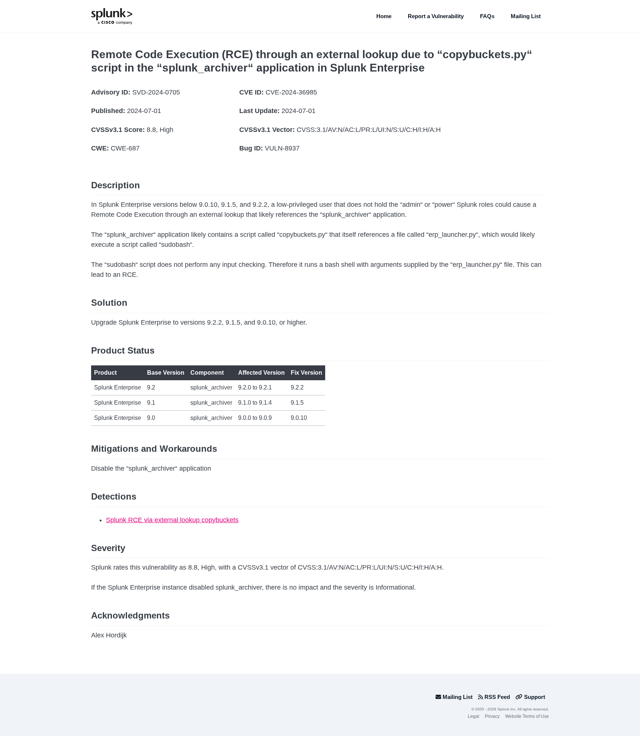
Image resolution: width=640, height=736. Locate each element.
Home (383, 16)
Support (534, 697)
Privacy (492, 716)
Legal (473, 716)
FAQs (487, 16)
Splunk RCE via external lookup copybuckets (172, 520)
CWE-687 (125, 148)
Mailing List (526, 16)
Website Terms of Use (527, 716)
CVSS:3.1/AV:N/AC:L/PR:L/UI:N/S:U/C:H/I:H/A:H (369, 129)
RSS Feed (496, 697)
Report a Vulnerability (436, 16)
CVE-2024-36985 (291, 92)
